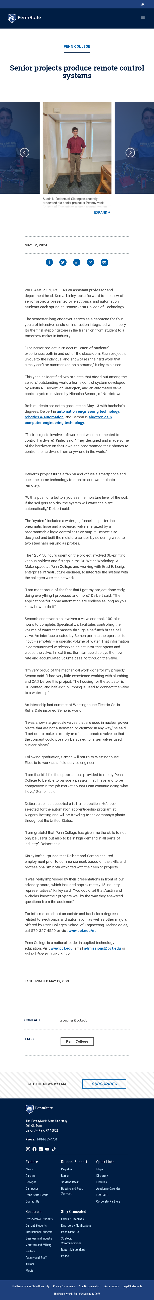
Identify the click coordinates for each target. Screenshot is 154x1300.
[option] (77, 158)
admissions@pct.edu (102, 948)
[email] (90, 263)
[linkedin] (76, 263)
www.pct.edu (62, 948)
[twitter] (63, 263)
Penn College (77, 46)
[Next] (130, 152)
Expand (100, 212)
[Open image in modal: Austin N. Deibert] (77, 148)
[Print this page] (104, 262)
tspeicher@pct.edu (74, 1020)
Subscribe (103, 1084)
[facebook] (49, 263)
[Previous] (24, 152)
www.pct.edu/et (82, 930)
